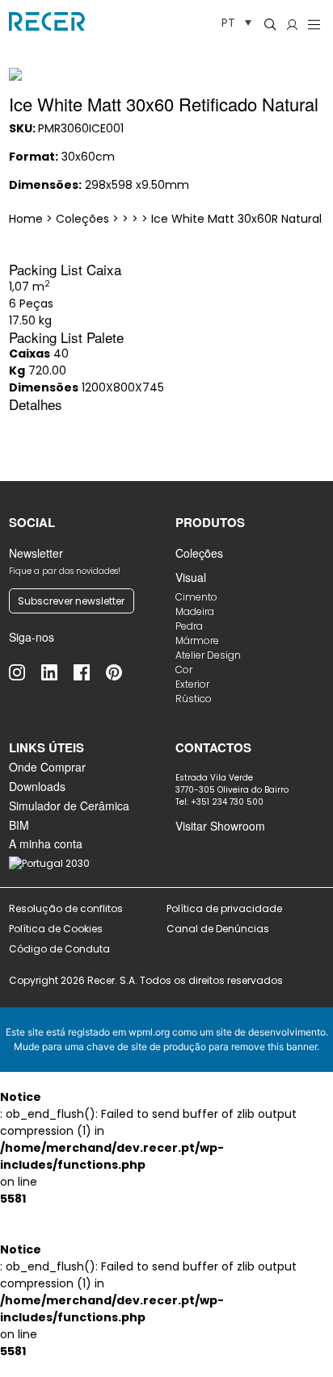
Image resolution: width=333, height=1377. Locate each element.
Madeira (194, 611)
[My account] (292, 24)
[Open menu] (314, 24)
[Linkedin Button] (57, 672)
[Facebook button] (90, 672)
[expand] (305, 62)
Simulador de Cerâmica (69, 805)
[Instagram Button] (25, 672)
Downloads (37, 786)
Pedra (189, 626)
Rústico (193, 698)
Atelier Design (208, 655)
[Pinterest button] (122, 672)
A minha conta (45, 843)
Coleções (199, 553)
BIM (19, 825)
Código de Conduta (59, 949)
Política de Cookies (56, 928)
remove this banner (274, 1046)
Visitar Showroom (220, 826)
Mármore (197, 640)
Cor (183, 669)
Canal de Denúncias (219, 928)
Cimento (196, 597)
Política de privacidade (224, 908)
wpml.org (149, 1032)
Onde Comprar (47, 767)
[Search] (270, 24)
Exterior (192, 684)
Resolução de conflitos (66, 908)
